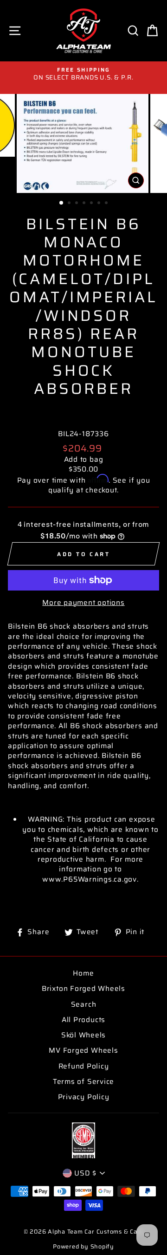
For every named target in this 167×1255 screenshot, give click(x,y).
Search (83, 1004)
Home (83, 973)
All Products (83, 1019)
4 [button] (85, 203)
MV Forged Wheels (83, 1050)
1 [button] (61, 203)
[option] (83, 74)
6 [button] (99, 203)
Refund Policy (83, 1066)
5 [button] (92, 203)
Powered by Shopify (83, 1246)
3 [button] (77, 203)
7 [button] (107, 203)
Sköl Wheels (83, 1035)
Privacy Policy (83, 1096)
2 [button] (70, 203)
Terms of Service (83, 1081)
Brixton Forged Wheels (83, 988)
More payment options (83, 603)
